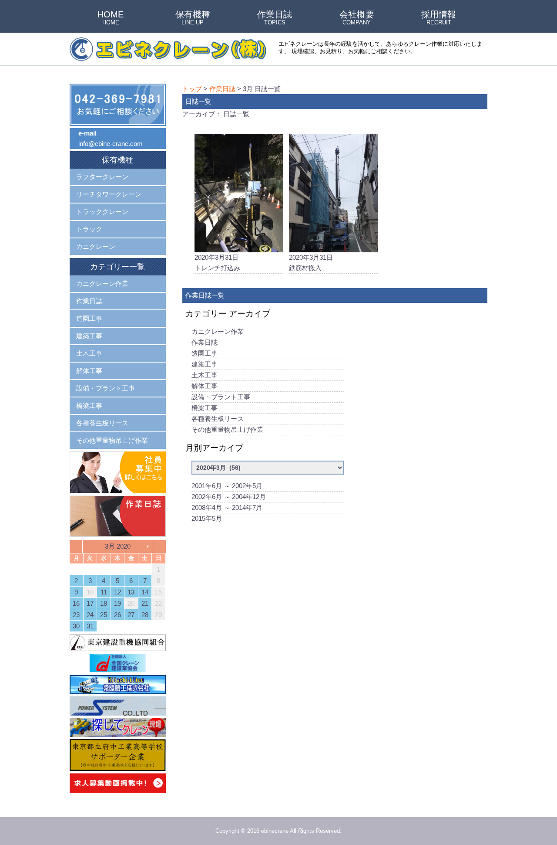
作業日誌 (274, 18)
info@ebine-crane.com (110, 143)
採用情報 (438, 18)
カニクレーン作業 (217, 331)
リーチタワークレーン (108, 194)
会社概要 (356, 18)
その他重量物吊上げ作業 (227, 429)
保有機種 (192, 18)
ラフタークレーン (102, 176)
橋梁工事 (204, 407)
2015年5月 (206, 518)
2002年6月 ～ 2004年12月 (228, 496)
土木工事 (204, 375)
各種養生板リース (217, 418)
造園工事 (204, 353)
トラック (89, 229)
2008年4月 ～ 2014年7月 (226, 507)
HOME (110, 18)
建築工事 (204, 364)
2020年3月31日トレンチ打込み (217, 262)
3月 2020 (118, 546)
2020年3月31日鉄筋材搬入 (311, 262)
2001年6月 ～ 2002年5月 (226, 485)
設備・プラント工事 (220, 396)
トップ (192, 88)
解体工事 (204, 386)
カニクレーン (95, 246)
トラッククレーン (102, 211)
